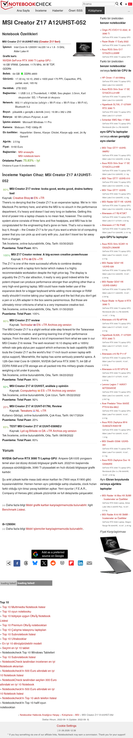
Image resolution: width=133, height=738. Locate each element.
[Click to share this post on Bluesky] (35, 563)
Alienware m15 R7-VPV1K (115, 369)
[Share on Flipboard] (71, 563)
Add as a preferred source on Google (53, 554)
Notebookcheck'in (13, 689)
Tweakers (26, 411)
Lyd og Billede (29, 431)
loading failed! (8, 583)
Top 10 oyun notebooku (16, 611)
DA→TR (47, 431)
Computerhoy (28, 391)
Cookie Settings (66, 726)
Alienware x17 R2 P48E (114, 225)
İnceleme (41, 10)
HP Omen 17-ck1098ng (113, 77)
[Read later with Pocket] (62, 563)
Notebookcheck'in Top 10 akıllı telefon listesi (29, 698)
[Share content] (8, 563)
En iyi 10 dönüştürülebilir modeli (22, 643)
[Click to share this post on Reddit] (53, 563)
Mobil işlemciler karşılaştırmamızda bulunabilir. (54, 529)
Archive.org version (60, 325)
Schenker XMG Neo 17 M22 (116, 119)
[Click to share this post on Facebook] (17, 563)
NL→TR (41, 411)
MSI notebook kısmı (29, 156)
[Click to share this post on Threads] (26, 563)
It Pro (25, 259)
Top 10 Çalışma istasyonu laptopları (24, 630)
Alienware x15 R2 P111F (114, 353)
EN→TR (39, 198)
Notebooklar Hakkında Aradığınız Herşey (39, 714)
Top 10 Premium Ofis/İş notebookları (24, 625)
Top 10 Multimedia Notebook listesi (23, 607)
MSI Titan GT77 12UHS (114, 190)
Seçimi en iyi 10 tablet (15, 648)
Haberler (57, 10)
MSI (77, 714)
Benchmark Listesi (13, 509)
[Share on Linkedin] (80, 563)
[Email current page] (89, 563)
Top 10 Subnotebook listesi (19, 634)
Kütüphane (95, 10)
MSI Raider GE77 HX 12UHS (116, 201)
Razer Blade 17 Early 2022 (115, 41)
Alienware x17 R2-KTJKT (114, 213)
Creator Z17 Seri (49, 41)
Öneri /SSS (76, 10)
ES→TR (46, 391)
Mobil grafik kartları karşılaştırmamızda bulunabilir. (56, 505)
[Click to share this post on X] (44, 563)
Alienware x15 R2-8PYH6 (114, 319)
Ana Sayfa (23, 10)
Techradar (26, 325)
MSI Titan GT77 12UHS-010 (116, 178)
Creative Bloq (21, 198)
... (129, 10)
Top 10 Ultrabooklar (14, 639)
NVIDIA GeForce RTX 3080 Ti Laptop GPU (27, 60)
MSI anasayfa (26, 152)
